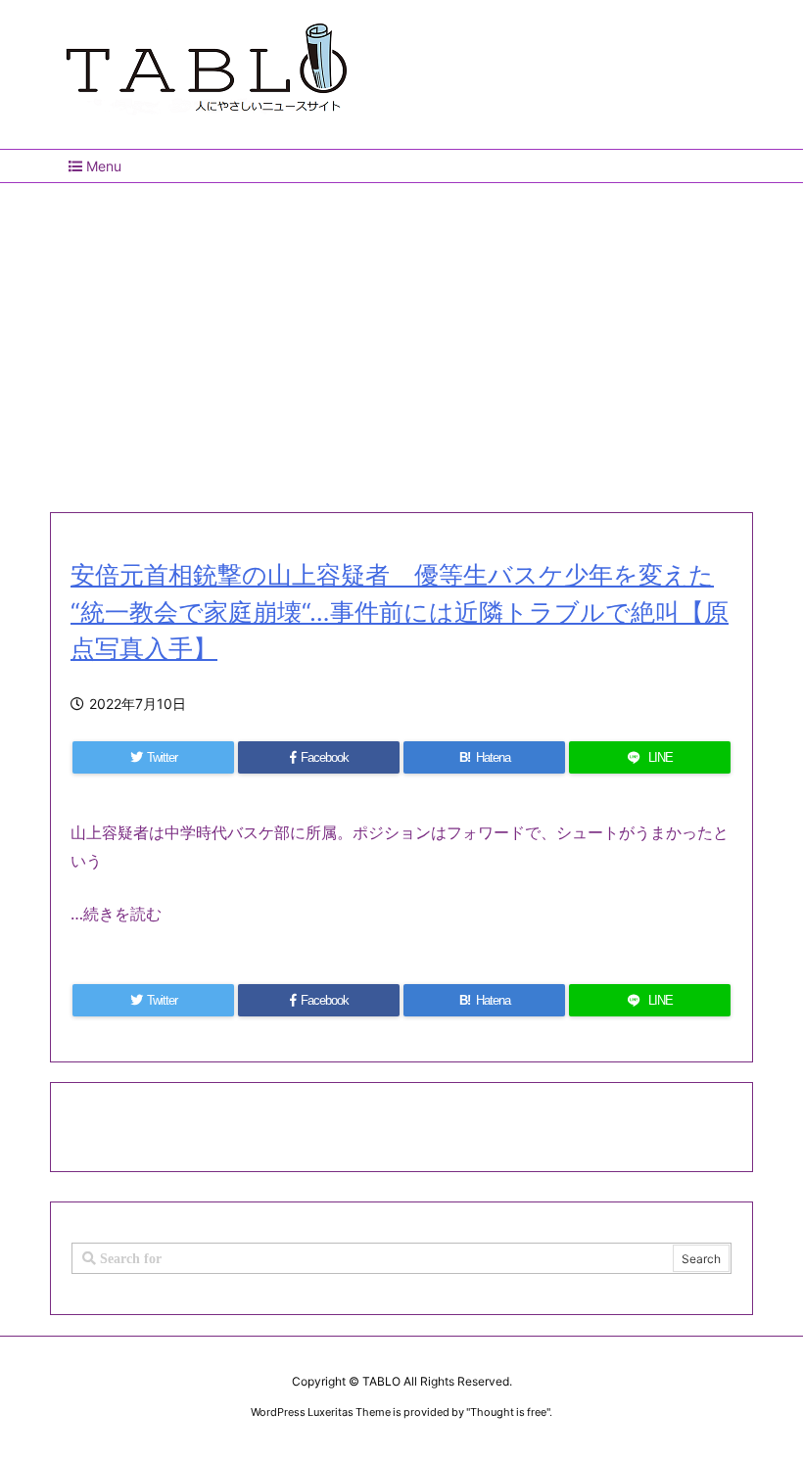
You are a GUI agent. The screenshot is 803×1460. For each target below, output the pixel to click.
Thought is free (508, 1412)
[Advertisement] (401, 340)
